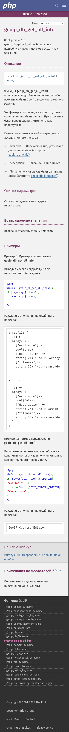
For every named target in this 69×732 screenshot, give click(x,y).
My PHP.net (13, 719)
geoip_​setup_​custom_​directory (23, 678)
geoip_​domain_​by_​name (20, 645)
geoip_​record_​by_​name (19, 666)
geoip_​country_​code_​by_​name (23, 615)
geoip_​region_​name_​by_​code (22, 674)
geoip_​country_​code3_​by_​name (23, 619)
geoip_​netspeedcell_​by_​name (23, 657)
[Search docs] (57, 5)
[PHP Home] (10, 5)
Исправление (31, 555)
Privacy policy (44, 727)
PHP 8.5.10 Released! (34, 14)
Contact (30, 719)
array (10, 80)
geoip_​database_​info (18, 628)
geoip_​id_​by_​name (16, 649)
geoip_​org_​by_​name (17, 661)
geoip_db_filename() (44, 175)
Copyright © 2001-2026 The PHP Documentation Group (26, 706)
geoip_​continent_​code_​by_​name (24, 611)
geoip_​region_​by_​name (19, 670)
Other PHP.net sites (18, 727)
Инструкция (12, 555)
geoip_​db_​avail (14, 632)
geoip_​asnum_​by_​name (19, 606)
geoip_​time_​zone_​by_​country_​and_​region (29, 683)
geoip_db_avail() (19, 154)
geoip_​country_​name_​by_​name (23, 623)
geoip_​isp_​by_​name (17, 653)
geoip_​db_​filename (17, 636)
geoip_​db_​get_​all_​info (18, 640)
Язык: (35, 23)
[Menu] (64, 5)
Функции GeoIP (15, 601)
